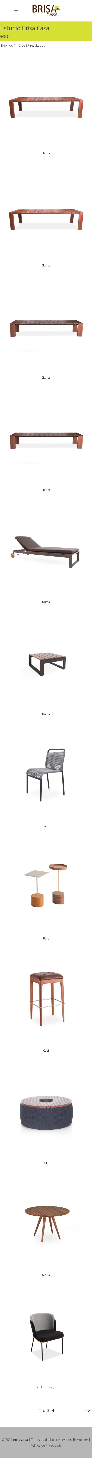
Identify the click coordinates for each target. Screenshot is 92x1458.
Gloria (46, 1275)
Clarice (46, 153)
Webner (82, 1440)
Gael (46, 1050)
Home (4, 36)
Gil (46, 1163)
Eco (46, 826)
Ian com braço (46, 1387)
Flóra (46, 938)
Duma (46, 602)
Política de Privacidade (46, 1445)
